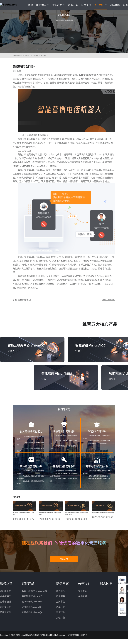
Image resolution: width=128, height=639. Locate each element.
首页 (30, 5)
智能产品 (28, 583)
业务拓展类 (5, 596)
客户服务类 (5, 591)
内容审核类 (5, 607)
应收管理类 (5, 601)
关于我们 (27, 55)
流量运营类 (5, 612)
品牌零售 (60, 601)
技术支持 (86, 5)
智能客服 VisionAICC (32, 596)
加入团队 (115, 5)
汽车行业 (60, 607)
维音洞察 (43, 55)
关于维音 (82, 591)
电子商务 (60, 596)
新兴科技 (60, 591)
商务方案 (73, 5)
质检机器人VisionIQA (32, 612)
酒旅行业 (60, 612)
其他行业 (60, 617)
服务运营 (6, 583)
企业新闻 (35, 55)
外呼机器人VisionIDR (32, 607)
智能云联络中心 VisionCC (34, 591)
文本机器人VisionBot (32, 601)
